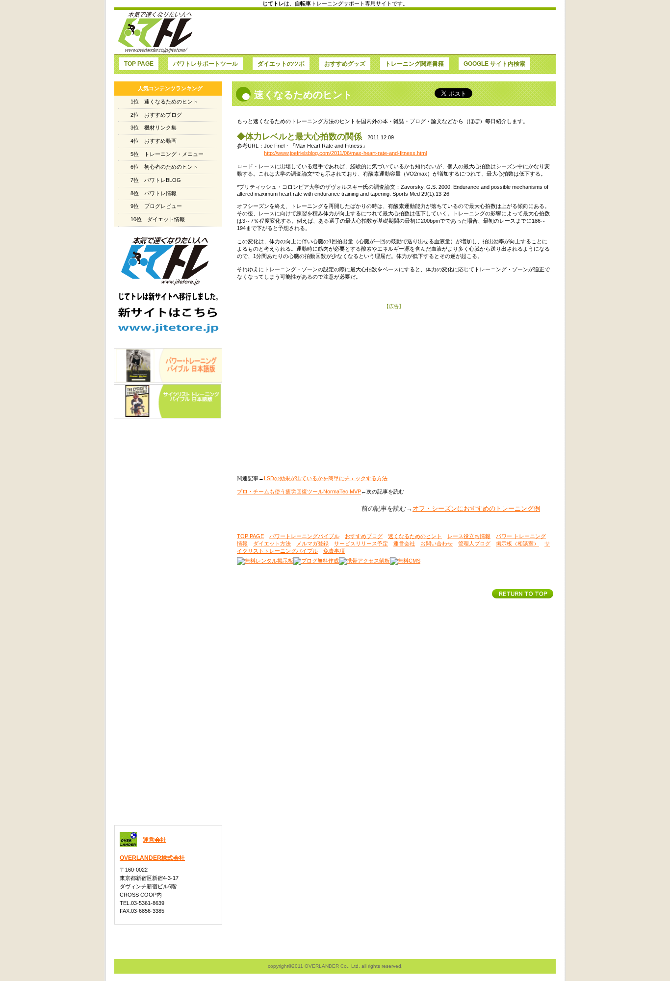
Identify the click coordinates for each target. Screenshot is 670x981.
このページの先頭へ (522, 593)
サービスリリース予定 (361, 543)
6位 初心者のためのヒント (164, 167)
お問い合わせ (436, 543)
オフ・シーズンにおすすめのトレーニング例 (476, 508)
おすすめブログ (364, 536)
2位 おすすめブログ (156, 115)
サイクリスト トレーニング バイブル (168, 401)
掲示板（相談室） (517, 543)
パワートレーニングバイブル (304, 536)
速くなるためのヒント (415, 536)
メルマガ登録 (312, 543)
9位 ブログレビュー (156, 206)
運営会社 (404, 543)
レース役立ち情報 (468, 536)
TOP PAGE (250, 536)
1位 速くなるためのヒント (164, 101)
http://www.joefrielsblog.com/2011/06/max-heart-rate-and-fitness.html (345, 153)
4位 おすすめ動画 (153, 141)
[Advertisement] (374, 32)
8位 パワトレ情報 (153, 193)
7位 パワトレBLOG (155, 180)
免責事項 (334, 551)
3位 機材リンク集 (153, 127)
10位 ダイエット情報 (157, 219)
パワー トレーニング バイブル (168, 365)
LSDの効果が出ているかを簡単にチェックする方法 (325, 478)
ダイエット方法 (272, 543)
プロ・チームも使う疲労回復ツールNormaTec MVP (299, 491)
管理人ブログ (474, 543)
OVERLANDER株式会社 (152, 857)
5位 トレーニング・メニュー (167, 154)
